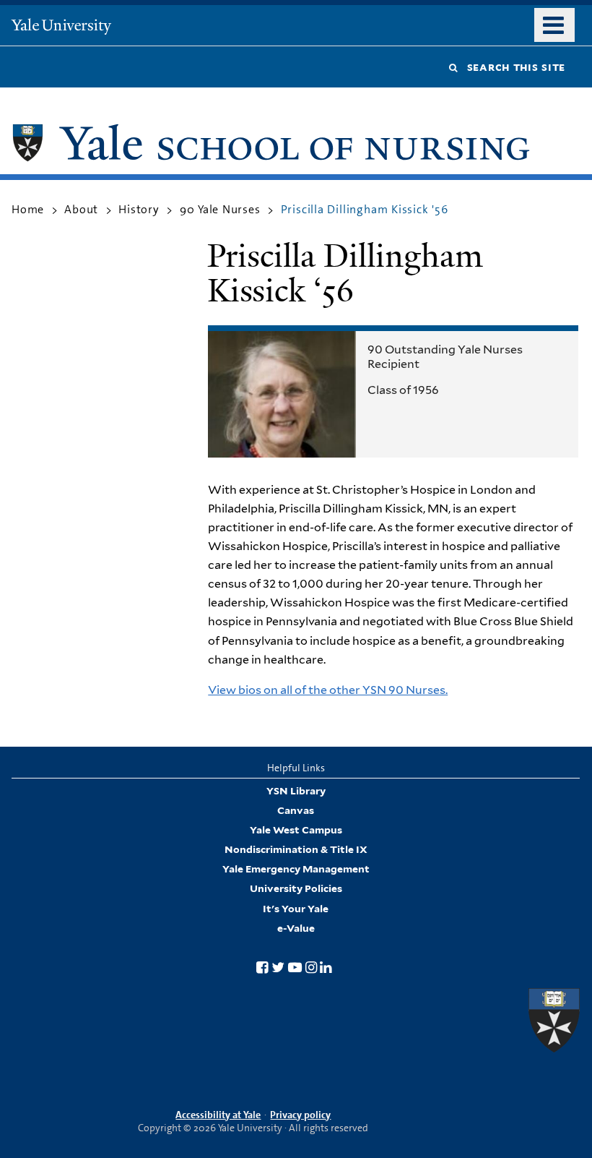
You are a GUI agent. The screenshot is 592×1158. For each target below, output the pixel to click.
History (139, 209)
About (81, 209)
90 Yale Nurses (220, 209)
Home (28, 209)
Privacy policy (300, 1114)
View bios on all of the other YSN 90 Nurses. (328, 690)
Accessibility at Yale (218, 1114)
